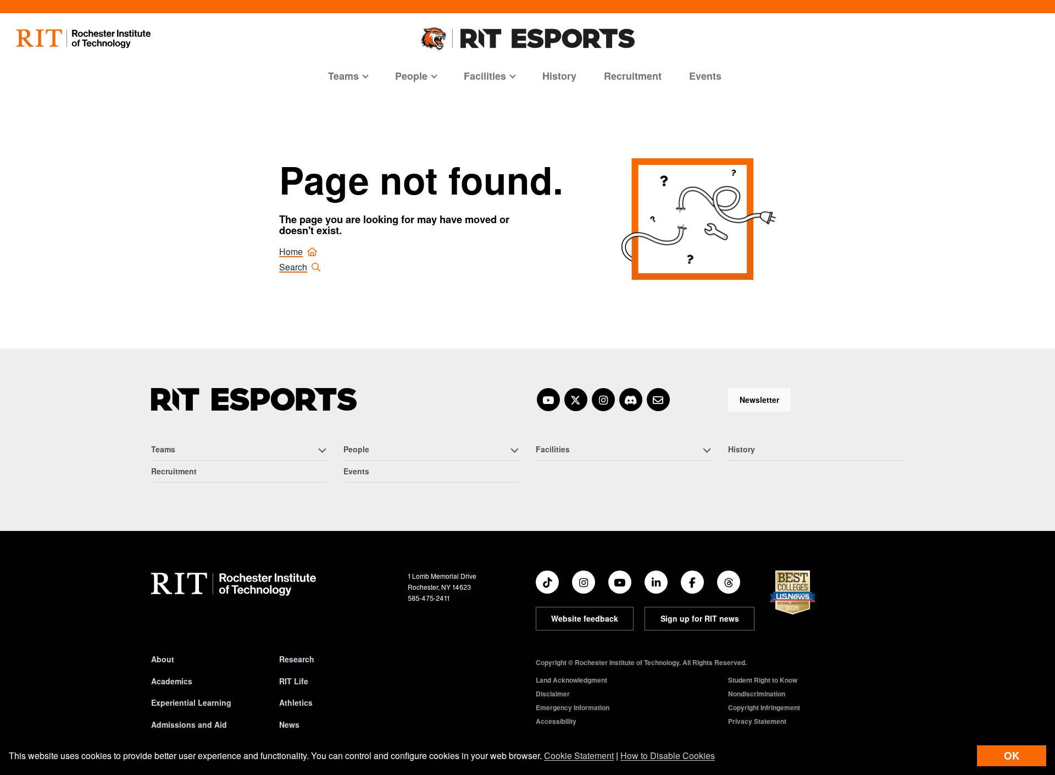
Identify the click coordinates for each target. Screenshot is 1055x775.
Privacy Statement (757, 721)
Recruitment (633, 76)
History (559, 76)
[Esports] (254, 399)
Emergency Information (572, 707)
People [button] (411, 76)
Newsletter (759, 399)
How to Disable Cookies (667, 755)
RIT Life (293, 681)
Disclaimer (553, 694)
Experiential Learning (191, 702)
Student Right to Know (762, 680)
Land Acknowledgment (571, 680)
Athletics (296, 702)
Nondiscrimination (756, 694)
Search (293, 267)
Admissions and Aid (189, 724)
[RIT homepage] (83, 38)
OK (1011, 755)
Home (291, 251)
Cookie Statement (579, 755)
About (162, 659)
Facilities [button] (485, 76)
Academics (171, 681)
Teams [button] (343, 76)
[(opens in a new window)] (548, 399)
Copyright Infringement (764, 707)
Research (296, 659)
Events (705, 76)
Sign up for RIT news (699, 618)
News (289, 724)
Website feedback (584, 618)
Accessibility (556, 721)
